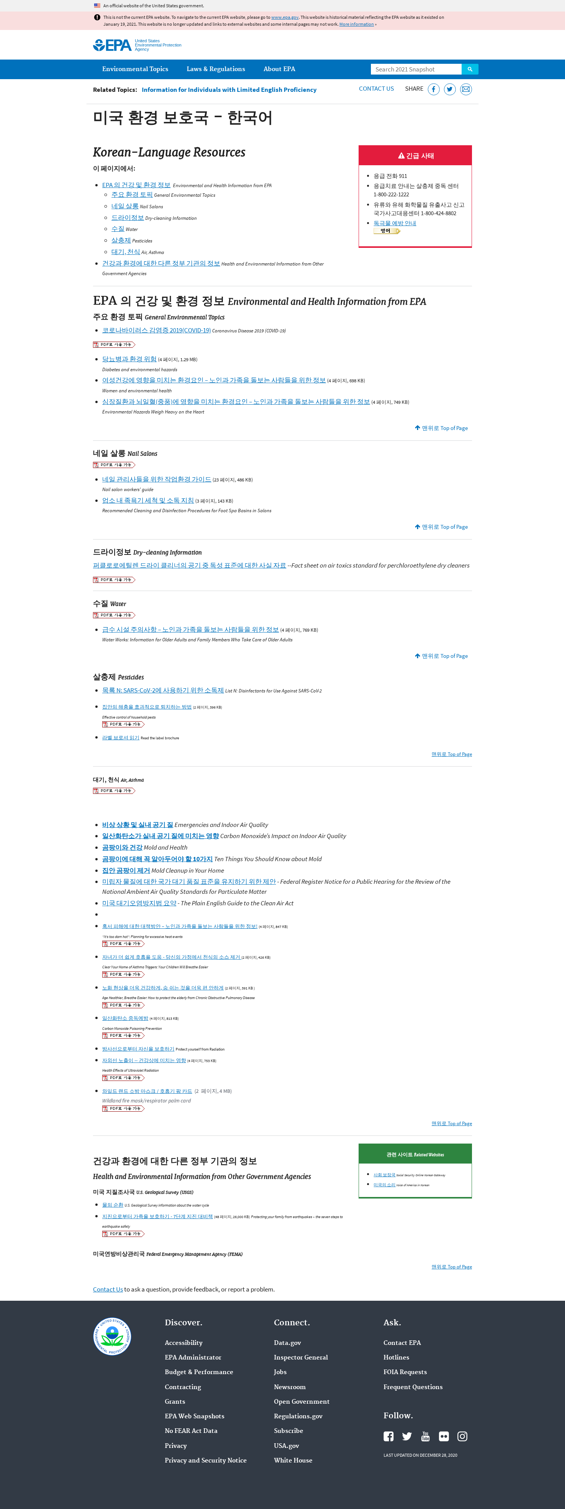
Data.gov (287, 1343)
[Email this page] (466, 89)
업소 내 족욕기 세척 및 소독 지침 (148, 500)
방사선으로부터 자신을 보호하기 (138, 1049)
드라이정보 (127, 217)
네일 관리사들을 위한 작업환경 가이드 (156, 479)
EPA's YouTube (425, 1436)
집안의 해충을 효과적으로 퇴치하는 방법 (147, 707)
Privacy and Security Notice (206, 1461)
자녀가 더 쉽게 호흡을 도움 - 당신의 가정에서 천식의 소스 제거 (171, 957)
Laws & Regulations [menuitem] (216, 69)
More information (356, 24)
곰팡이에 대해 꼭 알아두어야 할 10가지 (157, 859)
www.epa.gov (285, 17)
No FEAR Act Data (191, 1431)
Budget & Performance (199, 1372)
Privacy (176, 1446)
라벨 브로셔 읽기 (121, 737)
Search (470, 69)
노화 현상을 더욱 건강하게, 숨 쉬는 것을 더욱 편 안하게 (163, 987)
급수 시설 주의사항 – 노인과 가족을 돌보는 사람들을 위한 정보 (190, 629)
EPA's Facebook (389, 1436)
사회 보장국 (385, 1174)
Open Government (302, 1402)
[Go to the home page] (112, 45)
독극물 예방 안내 (395, 223)
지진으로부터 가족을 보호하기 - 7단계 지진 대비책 (157, 1216)
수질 (118, 228)
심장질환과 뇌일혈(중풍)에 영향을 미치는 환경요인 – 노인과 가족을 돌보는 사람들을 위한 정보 (236, 401)
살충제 (121, 240)
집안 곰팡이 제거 (126, 870)
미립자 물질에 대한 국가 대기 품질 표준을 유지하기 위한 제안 (189, 881)
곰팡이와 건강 (122, 847)
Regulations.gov (298, 1416)
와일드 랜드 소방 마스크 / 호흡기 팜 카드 (147, 1091)
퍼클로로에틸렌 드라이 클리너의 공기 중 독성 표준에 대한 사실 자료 (189, 565)
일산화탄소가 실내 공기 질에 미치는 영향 (160, 836)
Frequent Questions (413, 1387)
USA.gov (286, 1446)
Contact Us (376, 88)
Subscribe (288, 1431)
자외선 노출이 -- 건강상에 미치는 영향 (144, 1060)
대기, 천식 (125, 251)
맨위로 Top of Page (445, 428)
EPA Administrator (193, 1358)
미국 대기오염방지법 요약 (139, 903)
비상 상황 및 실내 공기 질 (137, 824)
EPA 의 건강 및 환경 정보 (136, 185)
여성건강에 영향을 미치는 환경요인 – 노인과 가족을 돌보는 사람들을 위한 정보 (214, 380)
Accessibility (184, 1343)
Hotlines (396, 1358)
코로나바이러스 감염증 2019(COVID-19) (156, 330)
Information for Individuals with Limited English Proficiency (229, 90)
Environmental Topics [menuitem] (135, 69)
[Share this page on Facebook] (434, 89)
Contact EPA (402, 1343)
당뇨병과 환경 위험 (129, 359)
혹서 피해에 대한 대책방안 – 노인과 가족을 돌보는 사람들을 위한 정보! (180, 926)
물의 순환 (112, 1205)
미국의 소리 (385, 1184)
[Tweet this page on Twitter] (450, 89)
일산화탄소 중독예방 (125, 1018)
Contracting (183, 1387)
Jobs (280, 1372)
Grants (175, 1402)
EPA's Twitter (407, 1436)
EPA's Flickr (444, 1436)
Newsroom (290, 1387)
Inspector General (301, 1358)
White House (293, 1461)
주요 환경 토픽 (132, 194)
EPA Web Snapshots (194, 1416)
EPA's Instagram (462, 1436)
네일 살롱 (125, 206)
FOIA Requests (405, 1372)
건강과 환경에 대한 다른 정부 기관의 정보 (161, 263)
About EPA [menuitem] (279, 69)
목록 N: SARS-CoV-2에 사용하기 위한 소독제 (163, 690)
